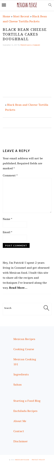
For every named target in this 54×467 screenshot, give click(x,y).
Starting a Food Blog (27, 401)
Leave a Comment (33, 45)
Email (7, 232)
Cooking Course (23, 349)
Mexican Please (22, 460)
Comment (10, 175)
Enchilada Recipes (25, 411)
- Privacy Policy (37, 460)
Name (7, 219)
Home (6, 16)
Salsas (17, 384)
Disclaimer (20, 441)
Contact (18, 431)
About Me (19, 421)
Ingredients (21, 374)
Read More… (18, 287)
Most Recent (21, 16)
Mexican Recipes (24, 339)
